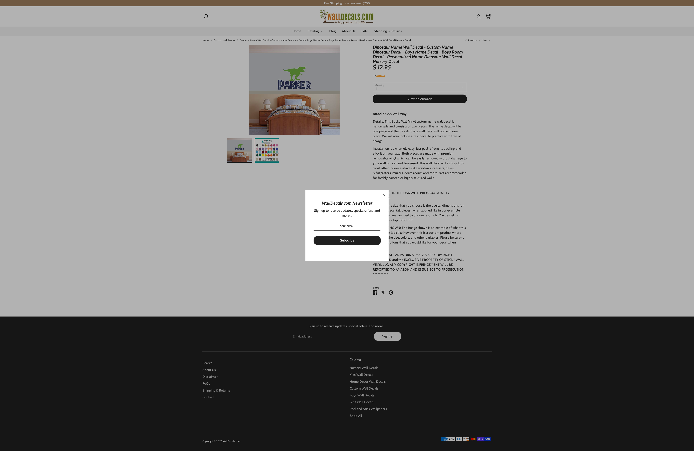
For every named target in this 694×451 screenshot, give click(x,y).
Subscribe (347, 240)
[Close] (384, 195)
